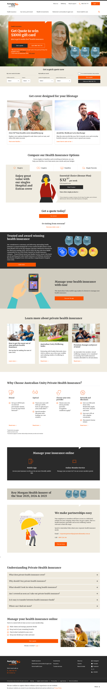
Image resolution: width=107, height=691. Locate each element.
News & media (81, 666)
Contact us (12, 673)
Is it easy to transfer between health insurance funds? (32, 600)
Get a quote (89, 77)
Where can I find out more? (20, 606)
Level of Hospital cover (44, 77)
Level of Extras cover (61, 77)
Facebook (95, 666)
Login (36, 645)
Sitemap (32, 681)
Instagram (96, 661)
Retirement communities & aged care (63, 12)
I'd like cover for (10, 77)
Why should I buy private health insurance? (27, 581)
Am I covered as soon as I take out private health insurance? (34, 594)
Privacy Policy (57, 688)
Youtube (95, 663)
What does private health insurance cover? (27, 575)
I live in (23, 77)
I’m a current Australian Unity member (90, 73)
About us (79, 661)
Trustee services (57, 666)
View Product (71, 187)
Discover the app (69, 298)
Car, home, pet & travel (26, 12)
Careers (79, 663)
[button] (55, 4)
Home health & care (82, 12)
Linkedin (95, 672)
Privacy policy (54, 681)
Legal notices (63, 681)
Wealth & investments (43, 12)
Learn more (21, 264)
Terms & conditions (73, 681)
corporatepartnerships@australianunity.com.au (75, 533)
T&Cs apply (23, 51)
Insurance (56, 663)
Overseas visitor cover (52, 227)
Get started (53, 216)
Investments (56, 661)
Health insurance (11, 12)
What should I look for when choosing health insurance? (33, 587)
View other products (69, 192)
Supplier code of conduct (42, 681)
